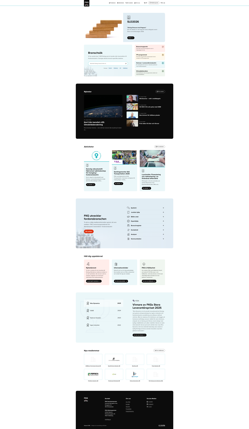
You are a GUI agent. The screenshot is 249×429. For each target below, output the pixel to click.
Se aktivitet (90, 184)
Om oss (138, 3)
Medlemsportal (154, 3)
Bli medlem (130, 3)
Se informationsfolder (120, 281)
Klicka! (130, 38)
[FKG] (86, 3)
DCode (104, 425)
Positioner (113, 3)
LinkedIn (150, 401)
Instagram (150, 404)
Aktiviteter (121, 3)
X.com (150, 406)
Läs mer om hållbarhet (148, 281)
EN (146, 3)
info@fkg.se (108, 419)
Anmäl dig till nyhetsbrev (93, 281)
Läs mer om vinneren (139, 335)
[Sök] (125, 63)
